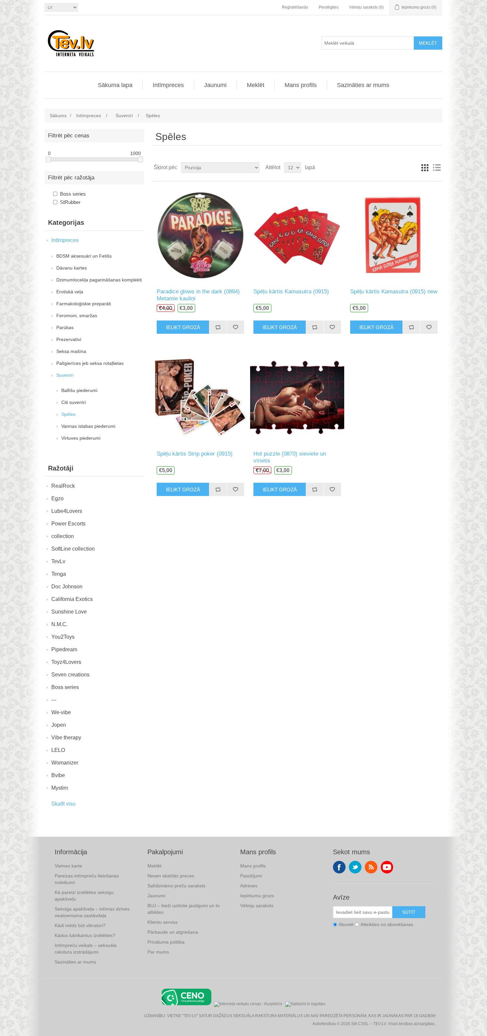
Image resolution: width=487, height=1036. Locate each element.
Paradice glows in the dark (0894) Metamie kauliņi (198, 294)
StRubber (70, 202)
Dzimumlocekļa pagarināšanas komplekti (99, 279)
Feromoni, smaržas (76, 315)
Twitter (355, 867)
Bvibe (58, 775)
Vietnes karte (68, 865)
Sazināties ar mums (363, 85)
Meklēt (428, 43)
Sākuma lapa (115, 85)
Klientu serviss (162, 922)
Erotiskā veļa (69, 291)
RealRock (63, 486)
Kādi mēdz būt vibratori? (80, 925)
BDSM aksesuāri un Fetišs (84, 256)
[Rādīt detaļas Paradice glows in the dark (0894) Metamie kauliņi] (200, 235)
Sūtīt (409, 912)
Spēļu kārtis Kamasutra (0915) (291, 291)
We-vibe (61, 712)
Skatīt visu (63, 804)
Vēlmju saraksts (256, 905)
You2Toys (63, 637)
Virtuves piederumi (80, 438)
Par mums (158, 952)
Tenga (58, 574)
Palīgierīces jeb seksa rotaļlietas (90, 363)
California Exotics (72, 599)
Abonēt (346, 924)
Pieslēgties (329, 7)
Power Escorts (68, 523)
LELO (58, 750)
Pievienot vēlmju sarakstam (235, 327)
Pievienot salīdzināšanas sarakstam (218, 327)
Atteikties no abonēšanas (386, 924)
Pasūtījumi (251, 875)
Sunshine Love (69, 612)
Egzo (57, 498)
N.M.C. (59, 624)
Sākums (58, 115)
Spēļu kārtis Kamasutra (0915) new (393, 291)
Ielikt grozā (183, 327)
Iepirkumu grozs (257, 895)
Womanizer (64, 762)
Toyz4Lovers (66, 662)
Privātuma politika (166, 942)
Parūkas (65, 327)
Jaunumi (215, 85)
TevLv (58, 561)
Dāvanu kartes (71, 268)
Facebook (339, 867)
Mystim (59, 788)
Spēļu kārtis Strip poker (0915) (195, 454)
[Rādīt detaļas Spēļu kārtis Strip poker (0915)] (200, 397)
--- (53, 700)
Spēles (68, 414)
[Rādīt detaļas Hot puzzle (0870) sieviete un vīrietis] (297, 397)
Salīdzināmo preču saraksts (176, 885)
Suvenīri (65, 375)
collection (62, 536)
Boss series (73, 194)
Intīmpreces (168, 85)
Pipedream (64, 649)
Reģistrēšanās (295, 7)
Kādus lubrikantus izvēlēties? (85, 935)
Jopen (58, 725)
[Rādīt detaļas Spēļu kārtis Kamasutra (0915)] (297, 235)
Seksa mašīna (71, 351)
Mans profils (301, 85)
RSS (371, 867)
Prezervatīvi (68, 339)
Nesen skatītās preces (170, 875)
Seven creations (70, 674)
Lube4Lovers (66, 511)
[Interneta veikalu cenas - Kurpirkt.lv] (248, 1003)
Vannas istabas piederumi (88, 426)
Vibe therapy (66, 737)
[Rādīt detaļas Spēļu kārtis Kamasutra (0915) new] (394, 235)
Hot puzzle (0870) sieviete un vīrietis (289, 457)
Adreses (248, 885)
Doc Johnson (66, 586)
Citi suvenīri (73, 402)
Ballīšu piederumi (79, 390)
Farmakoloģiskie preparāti (83, 303)
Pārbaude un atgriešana (172, 932)
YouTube (387, 867)
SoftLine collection (73, 549)
